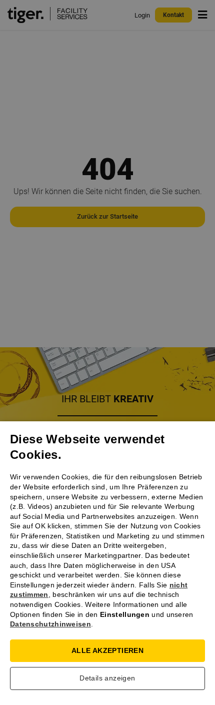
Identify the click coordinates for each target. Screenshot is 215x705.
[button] (107, 681)
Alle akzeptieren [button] (108, 650)
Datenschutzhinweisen (50, 624)
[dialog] (107, 352)
